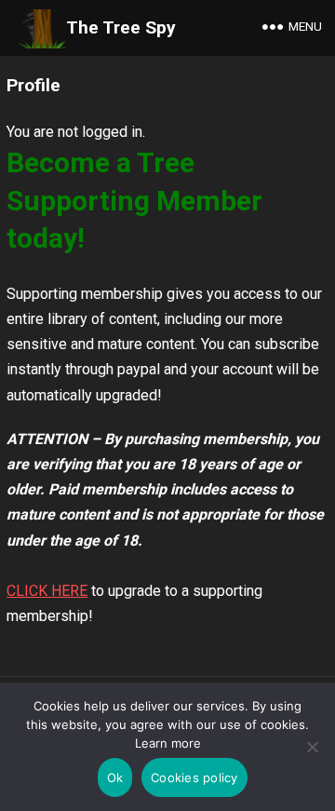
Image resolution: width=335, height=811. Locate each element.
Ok (115, 777)
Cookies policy (194, 777)
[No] (311, 746)
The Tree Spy (121, 27)
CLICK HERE (47, 591)
